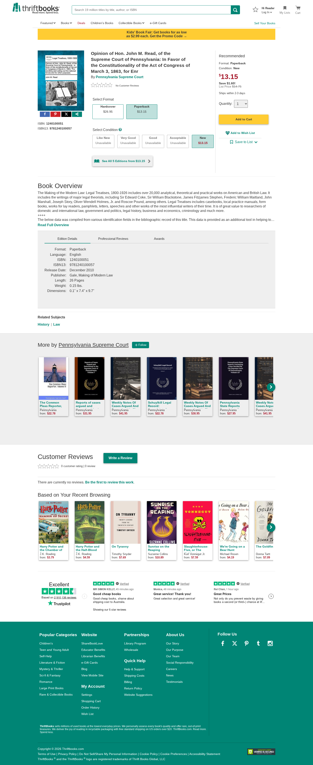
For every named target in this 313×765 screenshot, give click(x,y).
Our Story (172, 643)
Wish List (87, 714)
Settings (86, 694)
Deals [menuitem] (81, 23)
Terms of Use (47, 754)
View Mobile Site (92, 675)
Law (56, 324)
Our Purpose (174, 649)
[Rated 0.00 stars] (101, 85)
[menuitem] (268, 9)
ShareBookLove (92, 643)
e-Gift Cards (89, 662)
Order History (90, 707)
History (43, 324)
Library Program (135, 643)
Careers (171, 669)
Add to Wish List (243, 133)
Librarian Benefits (93, 656)
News (170, 675)
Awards (159, 238)
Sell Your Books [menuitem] (264, 23)
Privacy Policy (67, 754)
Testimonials (174, 681)
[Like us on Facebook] (223, 643)
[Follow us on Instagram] (270, 643)
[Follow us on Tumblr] (258, 643)
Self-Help (45, 656)
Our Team (172, 656)
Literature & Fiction (52, 662)
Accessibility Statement (204, 754)
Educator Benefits (93, 649)
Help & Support (134, 669)
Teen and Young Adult (54, 649)
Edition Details (67, 238)
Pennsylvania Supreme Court (119, 77)
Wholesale (131, 649)
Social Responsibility (180, 662)
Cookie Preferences (173, 754)
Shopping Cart (91, 701)
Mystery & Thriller (51, 669)
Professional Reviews (113, 238)
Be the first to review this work (109, 482)
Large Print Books (51, 688)
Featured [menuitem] (46, 23)
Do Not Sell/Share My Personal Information (108, 754)
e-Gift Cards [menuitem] (158, 23)
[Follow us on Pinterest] (246, 643)
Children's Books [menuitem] (102, 23)
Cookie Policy (149, 754)
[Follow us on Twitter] (235, 643)
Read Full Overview (53, 225)
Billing (128, 682)
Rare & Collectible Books (56, 694)
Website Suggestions (138, 694)
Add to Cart (243, 119)
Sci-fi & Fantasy (49, 675)
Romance (45, 681)
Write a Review (120, 458)
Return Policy (133, 688)
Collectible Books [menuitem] (130, 23)
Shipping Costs (134, 675)
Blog (84, 669)
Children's (46, 643)
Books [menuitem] (65, 23)
